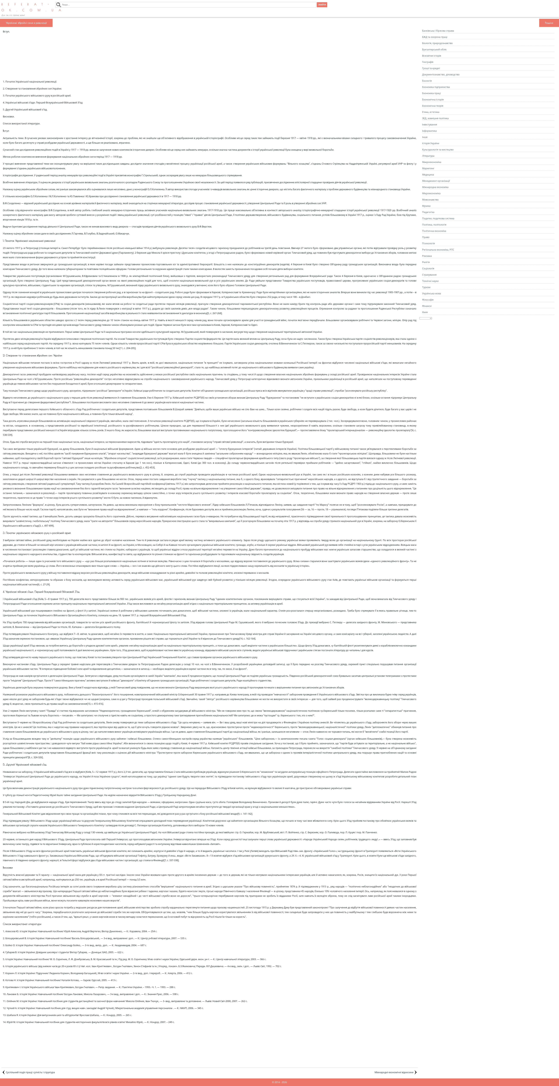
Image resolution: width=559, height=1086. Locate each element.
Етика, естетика (430, 112)
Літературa (428, 155)
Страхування (429, 274)
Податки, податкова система (438, 218)
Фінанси (426, 306)
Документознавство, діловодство (441, 74)
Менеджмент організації (436, 180)
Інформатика (429, 130)
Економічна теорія (432, 105)
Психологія (428, 243)
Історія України (430, 143)
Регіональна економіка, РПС (438, 249)
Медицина (428, 174)
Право (425, 237)
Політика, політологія (434, 224)
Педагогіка (428, 212)
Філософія (428, 299)
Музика (426, 205)
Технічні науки (430, 281)
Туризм (426, 287)
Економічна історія (433, 99)
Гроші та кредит (431, 68)
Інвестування (429, 124)
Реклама (427, 256)
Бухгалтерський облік (434, 49)
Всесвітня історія (431, 55)
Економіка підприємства (436, 87)
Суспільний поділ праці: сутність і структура (30, 1072)
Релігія (426, 262)
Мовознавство (430, 199)
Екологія (427, 80)
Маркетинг (428, 168)
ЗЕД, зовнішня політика (435, 118)
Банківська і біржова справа (438, 30)
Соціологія (428, 268)
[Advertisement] (209, 56)
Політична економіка (434, 231)
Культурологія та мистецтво (438, 149)
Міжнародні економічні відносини (394, 1072)
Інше (425, 137)
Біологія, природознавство (437, 43)
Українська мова (431, 293)
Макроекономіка (431, 162)
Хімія (425, 312)
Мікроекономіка (431, 193)
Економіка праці (431, 93)
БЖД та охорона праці (434, 37)
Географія (427, 62)
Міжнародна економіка (435, 187)
